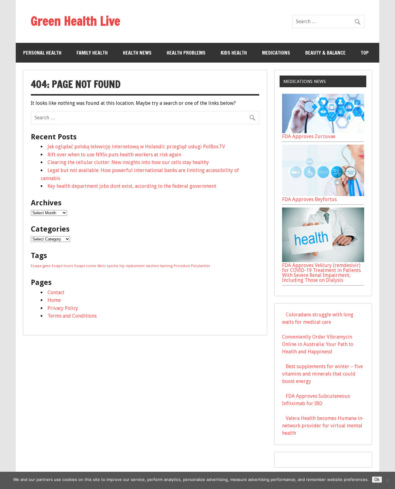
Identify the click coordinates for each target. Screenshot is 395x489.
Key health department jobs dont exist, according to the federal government (132, 186)
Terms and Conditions (72, 316)
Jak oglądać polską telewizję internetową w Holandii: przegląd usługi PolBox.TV (136, 147)
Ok (377, 479)
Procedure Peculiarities (192, 266)
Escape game (41, 266)
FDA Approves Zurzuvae (308, 136)
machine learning (159, 266)
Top (365, 52)
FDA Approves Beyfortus (309, 199)
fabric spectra (108, 266)
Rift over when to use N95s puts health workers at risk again (114, 155)
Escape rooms (85, 266)
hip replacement (132, 266)
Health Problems (186, 52)
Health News (137, 52)
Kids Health (234, 52)
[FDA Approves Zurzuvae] (323, 131)
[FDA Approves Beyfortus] (323, 194)
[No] (387, 480)
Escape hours (62, 266)
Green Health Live (75, 21)
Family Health (92, 52)
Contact (56, 292)
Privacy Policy (63, 308)
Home (54, 300)
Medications (276, 52)
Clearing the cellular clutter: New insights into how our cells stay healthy (128, 162)
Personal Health (42, 52)
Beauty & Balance (325, 52)
